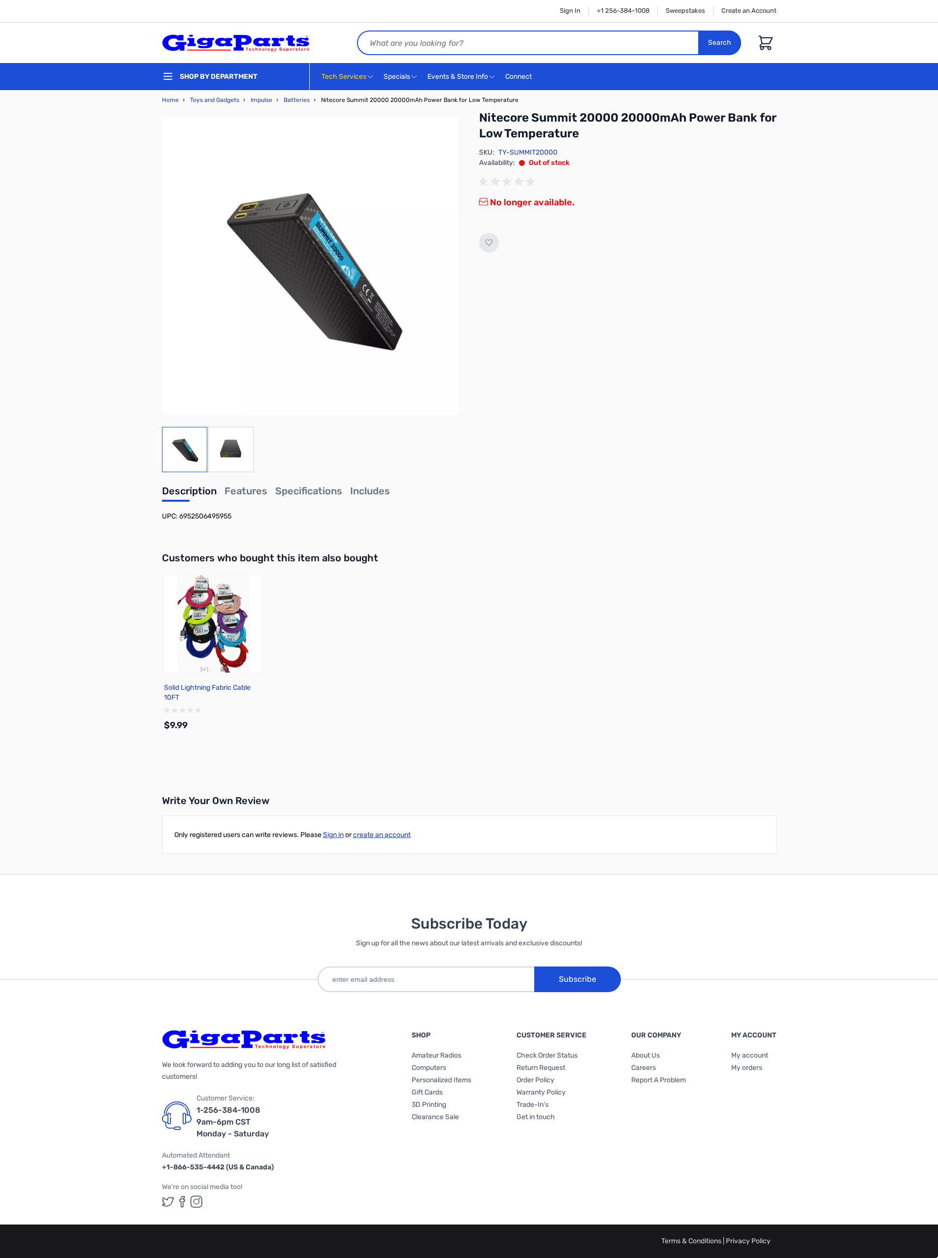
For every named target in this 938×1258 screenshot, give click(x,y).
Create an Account (748, 10)
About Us (645, 1055)
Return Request (541, 1068)
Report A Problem (658, 1080)
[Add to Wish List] (489, 243)
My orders (746, 1068)
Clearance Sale (435, 1117)
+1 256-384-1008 (623, 10)
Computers (429, 1068)
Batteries (297, 100)
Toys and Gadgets (214, 100)
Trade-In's (533, 1104)
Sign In (570, 10)
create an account (382, 835)
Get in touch (536, 1117)
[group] (508, 182)
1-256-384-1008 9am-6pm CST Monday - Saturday (232, 1121)
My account (749, 1055)
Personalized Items (441, 1080)
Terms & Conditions (692, 1241)
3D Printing (429, 1104)
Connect (519, 76)
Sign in (333, 835)
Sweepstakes (685, 10)
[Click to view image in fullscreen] (310, 266)
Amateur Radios (436, 1055)
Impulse (261, 100)
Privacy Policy (748, 1241)
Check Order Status (547, 1055)
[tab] (189, 494)
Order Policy (535, 1080)
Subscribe (577, 979)
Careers (643, 1068)
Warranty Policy (541, 1092)
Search (719, 42)
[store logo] (236, 43)
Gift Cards (427, 1092)
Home (170, 100)
